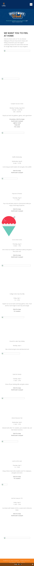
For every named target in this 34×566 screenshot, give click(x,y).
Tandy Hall (17, 125)
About (18, 562)
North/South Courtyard (17, 121)
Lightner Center (17, 123)
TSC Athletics (12, 562)
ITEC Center (17, 127)
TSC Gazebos (17, 311)
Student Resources (25, 560)
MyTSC (23, 562)
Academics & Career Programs (11, 560)
